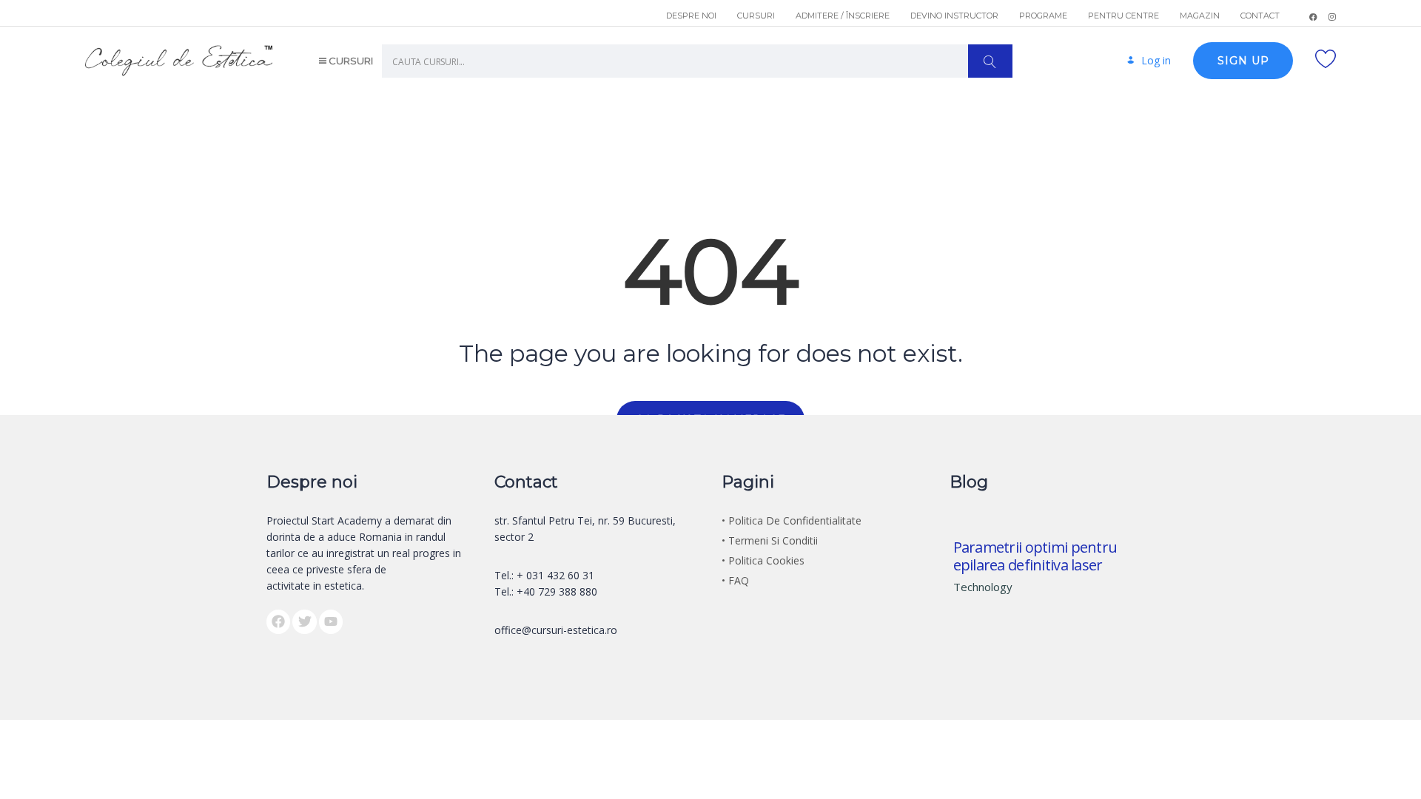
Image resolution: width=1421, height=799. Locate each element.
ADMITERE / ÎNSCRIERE (843, 15)
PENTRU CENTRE (1123, 15)
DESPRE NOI (691, 15)
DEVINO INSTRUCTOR (954, 15)
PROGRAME (1043, 15)
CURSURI (756, 15)
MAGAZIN (1200, 15)
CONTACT (1260, 15)
